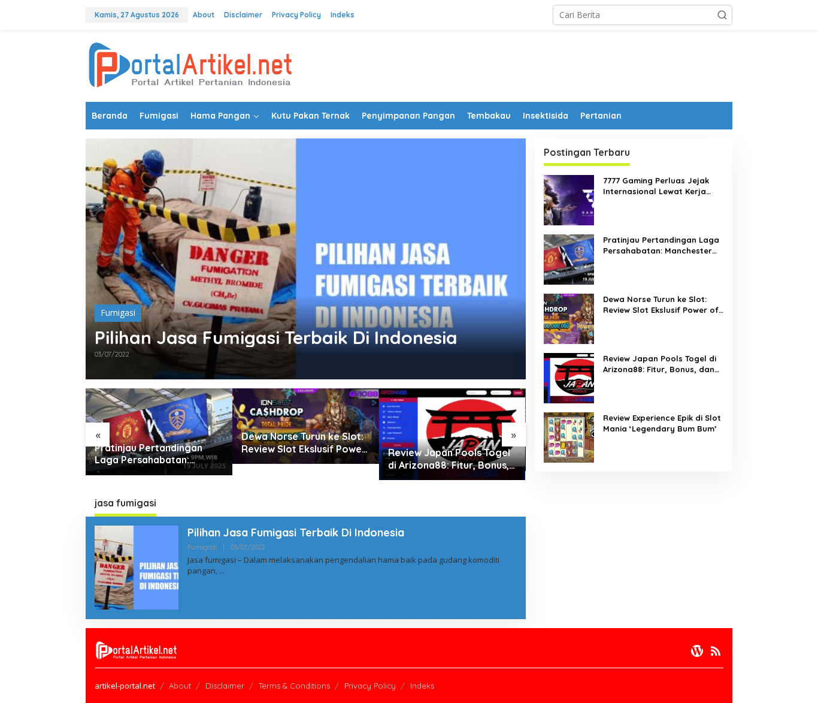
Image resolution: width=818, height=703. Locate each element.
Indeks (422, 685)
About (180, 685)
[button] (722, 15)
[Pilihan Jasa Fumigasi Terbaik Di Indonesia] (222, 571)
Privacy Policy (370, 685)
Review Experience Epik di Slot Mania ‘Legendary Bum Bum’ (662, 423)
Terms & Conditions (294, 685)
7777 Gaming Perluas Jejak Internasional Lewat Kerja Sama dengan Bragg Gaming (661, 186)
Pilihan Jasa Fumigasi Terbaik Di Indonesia (276, 337)
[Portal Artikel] (190, 65)
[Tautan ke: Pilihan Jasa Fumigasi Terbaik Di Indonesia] (306, 258)
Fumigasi (118, 312)
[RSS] (715, 651)
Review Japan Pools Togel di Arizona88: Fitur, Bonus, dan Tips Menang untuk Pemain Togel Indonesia (449, 459)
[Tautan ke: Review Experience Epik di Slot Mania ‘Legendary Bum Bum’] (569, 436)
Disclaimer (224, 685)
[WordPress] (697, 651)
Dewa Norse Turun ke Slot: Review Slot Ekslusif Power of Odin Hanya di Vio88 (303, 442)
